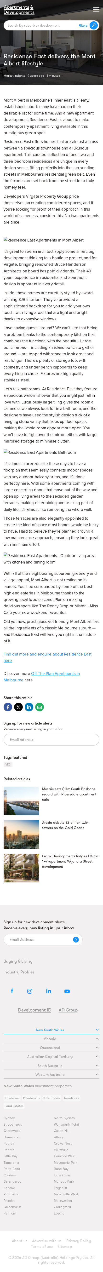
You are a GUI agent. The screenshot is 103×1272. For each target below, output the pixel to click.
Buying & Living (18, 961)
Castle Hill (61, 1131)
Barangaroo (13, 1182)
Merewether (63, 1201)
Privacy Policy (78, 1241)
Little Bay (11, 1156)
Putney (9, 1143)
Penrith (9, 1150)
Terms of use (42, 1246)
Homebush (12, 1137)
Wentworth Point (66, 1124)
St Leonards (13, 1124)
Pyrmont (10, 1213)
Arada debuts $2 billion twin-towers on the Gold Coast (66, 825)
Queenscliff (12, 1207)
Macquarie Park (66, 1163)
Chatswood (12, 1131)
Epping (59, 1213)
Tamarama (11, 1163)
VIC (8, 764)
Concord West (64, 1156)
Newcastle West (66, 1194)
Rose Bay (61, 1169)
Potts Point (12, 1169)
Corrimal (10, 1175)
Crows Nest (63, 1143)
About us (19, 1241)
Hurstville (61, 1150)
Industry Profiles (19, 972)
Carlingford (62, 1207)
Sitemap (64, 1246)
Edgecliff (60, 1188)
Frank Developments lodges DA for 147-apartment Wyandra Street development (70, 861)
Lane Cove (62, 1175)
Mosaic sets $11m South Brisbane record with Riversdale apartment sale (69, 794)
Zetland (9, 1188)
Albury (59, 1137)
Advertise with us (47, 1241)
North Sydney (64, 1118)
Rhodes (10, 1201)
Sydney (9, 1118)
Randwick (11, 1194)
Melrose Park (64, 1182)
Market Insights (14, 75)
